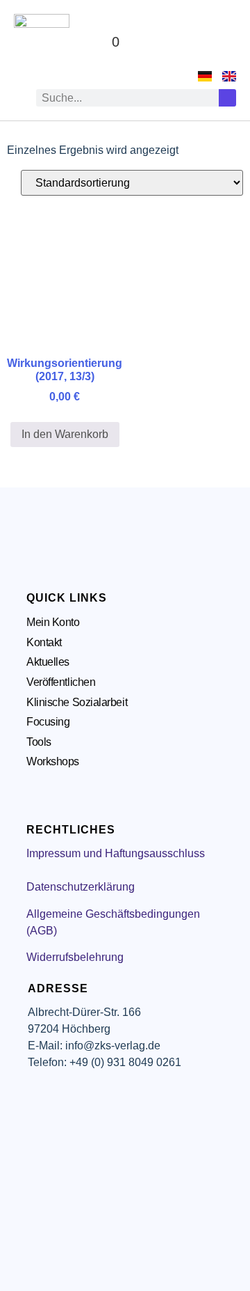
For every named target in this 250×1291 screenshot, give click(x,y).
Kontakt (44, 642)
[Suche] (227, 98)
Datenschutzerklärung (80, 887)
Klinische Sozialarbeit (76, 702)
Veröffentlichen (60, 682)
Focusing (47, 722)
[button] (223, 42)
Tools (38, 742)
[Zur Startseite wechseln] (41, 42)
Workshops (52, 761)
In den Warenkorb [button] (65, 434)
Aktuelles (47, 662)
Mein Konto (53, 622)
